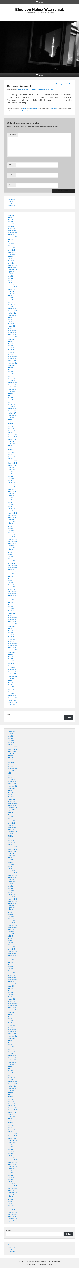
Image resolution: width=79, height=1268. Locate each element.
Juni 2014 (10, 500)
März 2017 (11, 428)
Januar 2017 (11, 432)
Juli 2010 (10, 602)
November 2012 (12, 541)
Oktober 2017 (12, 413)
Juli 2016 (10, 445)
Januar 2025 (11, 250)
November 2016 (12, 437)
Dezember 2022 (12, 287)
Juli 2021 (10, 317)
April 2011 (10, 582)
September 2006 (12, 702)
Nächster (69, 84)
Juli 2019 (10, 367)
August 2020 (11, 339)
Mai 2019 (10, 371)
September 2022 (12, 291)
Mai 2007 (10, 685)
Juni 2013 (10, 526)
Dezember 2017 (12, 408)
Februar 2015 (11, 482)
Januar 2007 (11, 693)
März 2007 (11, 689)
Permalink (25, 111)
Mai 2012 (10, 554)
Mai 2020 (10, 345)
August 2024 (11, 254)
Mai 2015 (10, 476)
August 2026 (11, 215)
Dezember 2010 (12, 591)
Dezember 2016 (12, 435)
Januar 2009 (11, 641)
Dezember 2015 (12, 461)
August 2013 (11, 522)
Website (11, 185)
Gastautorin (11, 199)
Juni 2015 (10, 474)
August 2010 (11, 600)
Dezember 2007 (12, 669)
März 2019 (11, 376)
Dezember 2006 (12, 695)
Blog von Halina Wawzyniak (39, 9)
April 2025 (11, 243)
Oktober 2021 (12, 313)
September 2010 (12, 598)
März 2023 (11, 280)
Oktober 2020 (12, 335)
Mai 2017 (10, 424)
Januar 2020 (11, 354)
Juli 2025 (10, 239)
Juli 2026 (10, 217)
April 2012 (11, 556)
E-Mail (11, 175)
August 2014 (11, 495)
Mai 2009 (10, 632)
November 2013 (12, 515)
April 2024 (11, 258)
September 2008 (12, 650)
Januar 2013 (11, 537)
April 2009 (11, 635)
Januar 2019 (11, 380)
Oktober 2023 (12, 267)
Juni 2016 (10, 448)
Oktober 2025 (12, 235)
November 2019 (12, 358)
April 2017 (11, 426)
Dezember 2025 (12, 230)
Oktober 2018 (12, 387)
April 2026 (11, 224)
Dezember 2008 (12, 643)
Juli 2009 (10, 628)
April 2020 (11, 348)
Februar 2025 (11, 248)
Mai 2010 (10, 606)
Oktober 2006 (12, 700)
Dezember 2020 (12, 330)
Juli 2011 (10, 576)
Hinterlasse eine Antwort (46, 89)
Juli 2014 (10, 498)
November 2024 (12, 252)
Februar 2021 (11, 326)
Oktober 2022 (12, 289)
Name (10, 164)
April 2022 (11, 300)
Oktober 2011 (12, 569)
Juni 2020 (10, 343)
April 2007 (11, 687)
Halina (34, 89)
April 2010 (11, 609)
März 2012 (11, 558)
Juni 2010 (10, 604)
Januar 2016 (11, 458)
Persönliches (11, 201)
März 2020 (11, 350)
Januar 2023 (11, 285)
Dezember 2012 (12, 539)
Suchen (8, 714)
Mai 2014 (10, 502)
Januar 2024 (11, 263)
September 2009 (12, 624)
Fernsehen (54, 108)
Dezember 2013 (12, 513)
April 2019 (11, 374)
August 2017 (11, 417)
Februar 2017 (11, 430)
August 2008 (11, 652)
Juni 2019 (10, 369)
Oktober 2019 (12, 361)
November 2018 (12, 385)
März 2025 (11, 245)
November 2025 (12, 232)
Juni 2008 (10, 656)
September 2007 (12, 676)
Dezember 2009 (12, 617)
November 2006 (12, 698)
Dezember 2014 (12, 487)
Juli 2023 (10, 274)
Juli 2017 (10, 419)
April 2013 (11, 530)
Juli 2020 (10, 341)
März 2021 (11, 324)
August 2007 (11, 678)
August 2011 (11, 574)
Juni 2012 (10, 552)
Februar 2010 (11, 613)
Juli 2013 (10, 524)
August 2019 (11, 365)
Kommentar (13, 135)
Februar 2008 (11, 665)
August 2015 (11, 469)
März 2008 (11, 663)
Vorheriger (59, 84)
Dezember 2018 (12, 382)
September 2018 (12, 389)
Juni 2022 (10, 298)
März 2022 (11, 302)
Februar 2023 (11, 282)
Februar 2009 (11, 639)
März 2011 (11, 585)
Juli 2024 (10, 256)
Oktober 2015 (12, 465)
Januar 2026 (11, 228)
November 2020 (12, 332)
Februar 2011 (11, 587)
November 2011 (12, 567)
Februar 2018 (11, 404)
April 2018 (11, 400)
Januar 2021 (11, 328)
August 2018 (11, 391)
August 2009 (11, 626)
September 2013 (12, 519)
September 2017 (12, 415)
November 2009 (12, 619)
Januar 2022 (11, 306)
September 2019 (12, 363)
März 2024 (11, 261)
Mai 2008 (10, 659)
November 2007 (12, 672)
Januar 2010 (11, 615)
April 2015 (11, 478)
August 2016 (11, 443)
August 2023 (11, 272)
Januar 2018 (11, 406)
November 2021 (12, 311)
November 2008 (12, 645)
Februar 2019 (11, 378)
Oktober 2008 (12, 648)
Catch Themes (47, 1264)
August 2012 (11, 548)
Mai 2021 (10, 319)
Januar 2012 (11, 563)
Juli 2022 (10, 295)
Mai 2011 (10, 580)
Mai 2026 (10, 222)
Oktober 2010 (12, 595)
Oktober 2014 (12, 491)
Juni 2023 (10, 276)
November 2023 (12, 265)
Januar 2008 (11, 667)
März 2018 (11, 402)
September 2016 (12, 441)
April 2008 (11, 661)
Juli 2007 (10, 680)
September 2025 (12, 237)
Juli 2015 (10, 472)
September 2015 (12, 467)
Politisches (33, 108)
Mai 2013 (10, 528)
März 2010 (11, 611)
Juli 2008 (10, 654)
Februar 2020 (11, 352)
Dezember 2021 (12, 308)
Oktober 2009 (12, 622)
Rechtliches (11, 205)
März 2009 (11, 637)
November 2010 (12, 593)
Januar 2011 (11, 589)
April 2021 (11, 322)
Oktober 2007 (12, 674)
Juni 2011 (10, 578)
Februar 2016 (11, 456)
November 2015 (12, 463)
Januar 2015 (11, 485)
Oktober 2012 (12, 543)
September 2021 (12, 315)
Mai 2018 (10, 398)
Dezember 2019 (12, 356)
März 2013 (11, 532)
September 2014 (12, 493)
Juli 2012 (10, 550)
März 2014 (11, 506)
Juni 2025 (10, 241)
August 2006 (11, 704)
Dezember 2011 (12, 565)
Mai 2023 (10, 278)
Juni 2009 (10, 630)
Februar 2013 (11, 535)
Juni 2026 (10, 219)
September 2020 (12, 337)
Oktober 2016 (12, 439)
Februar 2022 (11, 304)
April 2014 (11, 504)
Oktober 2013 (12, 517)
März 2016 (11, 454)
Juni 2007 (10, 682)
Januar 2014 (11, 511)
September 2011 (12, 572)
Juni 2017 (10, 422)
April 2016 (11, 452)
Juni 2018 (10, 395)
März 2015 (11, 480)
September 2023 (12, 269)
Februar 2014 (11, 508)
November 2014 (12, 489)
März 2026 (11, 226)
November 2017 (12, 411)
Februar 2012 (11, 561)
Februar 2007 (11, 691)
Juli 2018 (10, 393)
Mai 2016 (10, 450)
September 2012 (12, 545)
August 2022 (11, 293)
